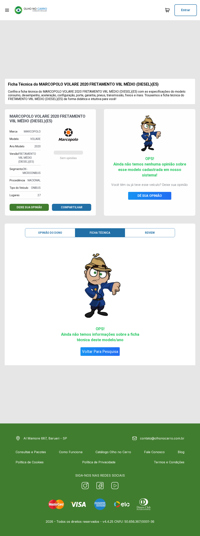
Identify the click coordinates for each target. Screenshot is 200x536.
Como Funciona (70, 452)
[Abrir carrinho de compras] (167, 10)
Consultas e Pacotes (31, 452)
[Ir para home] (30, 10)
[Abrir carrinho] (7, 10)
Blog (181, 452)
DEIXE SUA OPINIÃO (29, 207)
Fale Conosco (154, 452)
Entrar (185, 10)
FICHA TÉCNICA (100, 232)
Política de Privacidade (98, 462)
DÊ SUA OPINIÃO (150, 196)
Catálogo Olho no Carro (113, 452)
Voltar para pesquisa (100, 351)
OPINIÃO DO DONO (50, 232)
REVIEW (150, 232)
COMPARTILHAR (71, 207)
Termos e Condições (169, 462)
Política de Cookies (30, 462)
